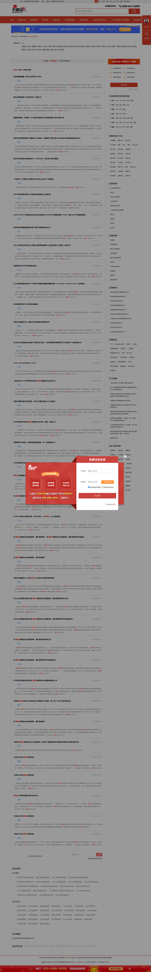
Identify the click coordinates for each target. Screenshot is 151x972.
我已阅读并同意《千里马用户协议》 (102, 487)
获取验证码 (107, 482)
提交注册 (97, 495)
